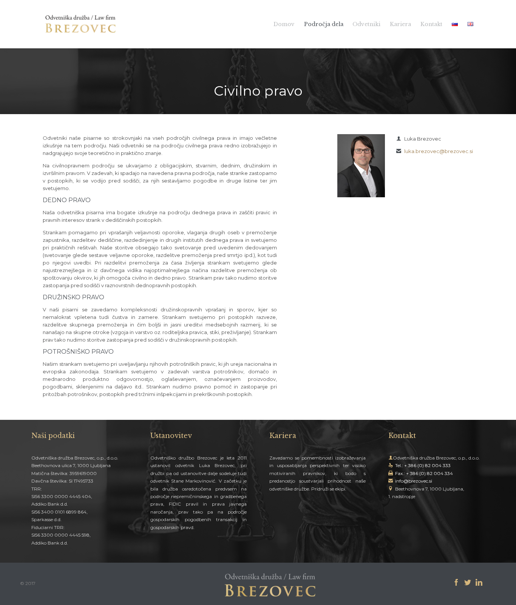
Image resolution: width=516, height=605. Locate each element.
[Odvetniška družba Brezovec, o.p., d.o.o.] (80, 24)
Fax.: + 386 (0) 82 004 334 (424, 473)
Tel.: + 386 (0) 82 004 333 (423, 465)
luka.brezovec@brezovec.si (434, 151)
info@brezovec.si (413, 481)
